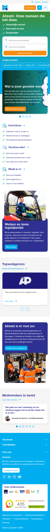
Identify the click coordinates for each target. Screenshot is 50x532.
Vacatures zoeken (25, 53)
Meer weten (11, 247)
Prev (22, 309)
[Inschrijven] (25, 125)
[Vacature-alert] (25, 147)
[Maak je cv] (25, 169)
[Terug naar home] (4, 7)
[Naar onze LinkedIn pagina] (9, 477)
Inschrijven (30, 8)
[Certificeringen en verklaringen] (6, 491)
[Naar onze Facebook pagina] (4, 477)
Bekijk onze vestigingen (16, 348)
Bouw (30, 65)
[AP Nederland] (25, 289)
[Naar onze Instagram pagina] (14, 477)
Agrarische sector (13, 65)
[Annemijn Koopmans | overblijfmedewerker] (25, 414)
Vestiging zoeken (11, 470)
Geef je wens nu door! (15, 109)
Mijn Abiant (39, 7)
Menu (45, 7)
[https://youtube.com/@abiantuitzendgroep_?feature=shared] (19, 477)
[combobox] (25, 40)
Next (28, 309)
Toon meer (25, 439)
